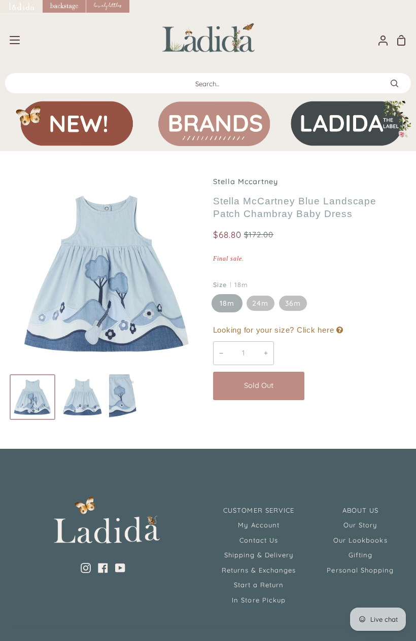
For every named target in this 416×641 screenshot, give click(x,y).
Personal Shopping (360, 570)
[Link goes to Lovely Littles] (108, 6)
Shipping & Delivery (259, 555)
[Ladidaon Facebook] (103, 568)
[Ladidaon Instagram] (86, 568)
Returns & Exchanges (259, 570)
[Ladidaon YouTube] (120, 568)
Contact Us (258, 540)
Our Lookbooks (360, 540)
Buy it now (358, 386)
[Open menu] (10, 40)
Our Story (360, 525)
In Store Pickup (259, 600)
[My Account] (379, 40)
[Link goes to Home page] (21, 6)
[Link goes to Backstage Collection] (64, 6)
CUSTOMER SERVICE (258, 510)
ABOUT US (360, 510)
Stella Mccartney (246, 181)
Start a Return (259, 585)
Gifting (360, 555)
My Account (258, 525)
